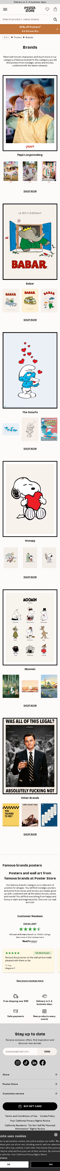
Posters (18, 37)
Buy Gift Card (33, 1106)
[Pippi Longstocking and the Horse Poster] (49, 172)
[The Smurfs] (30, 370)
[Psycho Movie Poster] (30, 815)
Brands (29, 37)
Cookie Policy (47, 1116)
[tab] (47, 9)
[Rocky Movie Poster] (49, 815)
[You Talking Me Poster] (11, 815)
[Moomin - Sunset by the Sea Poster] (30, 686)
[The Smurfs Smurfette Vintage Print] (30, 429)
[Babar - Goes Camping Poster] (30, 300)
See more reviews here (30, 980)
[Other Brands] (30, 756)
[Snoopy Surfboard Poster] (30, 557)
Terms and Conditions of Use (21, 1116)
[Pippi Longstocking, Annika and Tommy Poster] (30, 172)
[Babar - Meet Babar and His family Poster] (11, 300)
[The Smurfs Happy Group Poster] (11, 429)
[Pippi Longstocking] (30, 113)
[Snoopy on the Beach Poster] (11, 557)
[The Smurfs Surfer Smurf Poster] (49, 429)
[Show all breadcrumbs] (6, 37)
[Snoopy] (30, 499)
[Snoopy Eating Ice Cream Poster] (49, 557)
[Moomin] (30, 627)
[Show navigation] (5, 9)
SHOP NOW (30, 191)
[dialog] (30, 1151)
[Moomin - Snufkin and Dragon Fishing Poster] (49, 686)
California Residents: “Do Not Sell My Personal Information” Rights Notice (30, 1127)
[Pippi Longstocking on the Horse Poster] (11, 172)
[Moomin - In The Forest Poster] (11, 686)
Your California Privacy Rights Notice (30, 1120)
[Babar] (30, 242)
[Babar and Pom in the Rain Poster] (49, 300)
